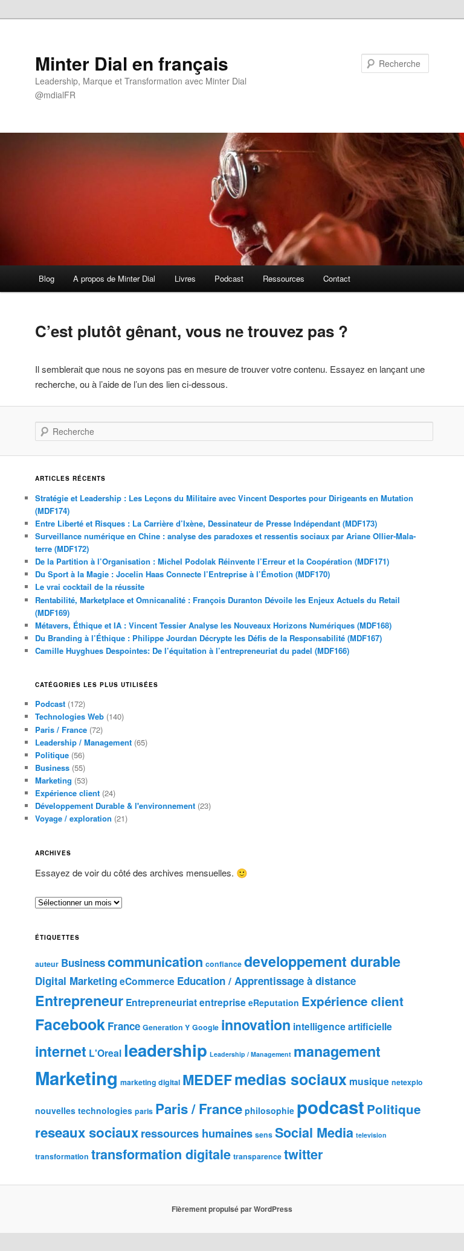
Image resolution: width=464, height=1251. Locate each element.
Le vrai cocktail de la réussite (89, 586)
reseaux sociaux (86, 1132)
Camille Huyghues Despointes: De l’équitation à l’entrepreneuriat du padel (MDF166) (192, 650)
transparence (257, 1156)
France (124, 1026)
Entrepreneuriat (161, 1002)
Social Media (314, 1132)
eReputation (273, 1002)
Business (52, 767)
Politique (52, 755)
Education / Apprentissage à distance (266, 981)
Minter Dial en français (131, 63)
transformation (62, 1156)
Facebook (70, 1024)
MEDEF (207, 1079)
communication (155, 961)
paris (144, 1111)
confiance (223, 963)
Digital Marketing (76, 981)
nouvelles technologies (83, 1110)
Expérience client (67, 793)
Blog (46, 278)
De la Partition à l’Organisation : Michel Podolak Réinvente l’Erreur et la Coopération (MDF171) (212, 561)
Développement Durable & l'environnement (115, 805)
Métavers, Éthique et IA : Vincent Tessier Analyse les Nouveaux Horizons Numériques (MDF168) (213, 625)
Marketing (53, 780)
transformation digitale (161, 1154)
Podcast (228, 278)
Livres (185, 278)
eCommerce (147, 981)
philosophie (269, 1110)
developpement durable (322, 961)
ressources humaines (197, 1133)
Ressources (283, 278)
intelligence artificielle (342, 1026)
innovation (256, 1024)
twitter (303, 1154)
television (371, 1134)
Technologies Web (69, 716)
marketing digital (150, 1082)
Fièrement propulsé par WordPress (232, 1208)
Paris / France (61, 729)
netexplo (407, 1082)
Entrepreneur (79, 1000)
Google (205, 1027)
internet (60, 1051)
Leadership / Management (83, 742)
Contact (336, 278)
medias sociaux (290, 1079)
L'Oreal (105, 1053)
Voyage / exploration (73, 818)
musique (369, 1081)
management (337, 1051)
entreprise (222, 1002)
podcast (330, 1107)
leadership (165, 1050)
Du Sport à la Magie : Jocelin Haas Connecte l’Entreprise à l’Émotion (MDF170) (182, 574)
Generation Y (166, 1027)
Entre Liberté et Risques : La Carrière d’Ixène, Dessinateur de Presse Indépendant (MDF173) (206, 523)
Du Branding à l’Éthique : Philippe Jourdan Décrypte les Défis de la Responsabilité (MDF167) (208, 638)
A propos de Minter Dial (114, 278)
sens (263, 1134)
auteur (47, 963)
